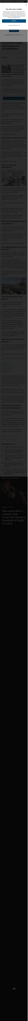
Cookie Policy (16, 17)
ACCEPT (14, 21)
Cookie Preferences (14, 25)
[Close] (26, 5)
